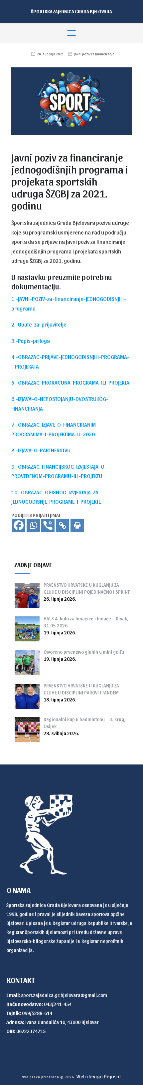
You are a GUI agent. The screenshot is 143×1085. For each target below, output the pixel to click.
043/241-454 (58, 1004)
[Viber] (48, 525)
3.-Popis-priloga (30, 340)
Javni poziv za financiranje (94, 54)
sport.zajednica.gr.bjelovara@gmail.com (64, 995)
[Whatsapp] (33, 525)
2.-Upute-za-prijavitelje (39, 324)
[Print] (77, 525)
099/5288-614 (37, 1013)
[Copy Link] (62, 525)
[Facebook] (18, 525)
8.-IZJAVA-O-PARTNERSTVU (41, 450)
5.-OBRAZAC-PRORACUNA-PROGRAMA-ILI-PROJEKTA (70, 382)
